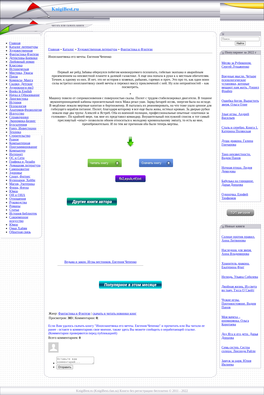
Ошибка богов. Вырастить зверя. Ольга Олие (240, 102)
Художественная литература (97, 49)
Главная (53, 49)
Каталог (68, 49)
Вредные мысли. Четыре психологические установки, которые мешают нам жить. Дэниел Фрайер (240, 83)
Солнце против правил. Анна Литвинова (238, 238)
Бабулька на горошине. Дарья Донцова (238, 182)
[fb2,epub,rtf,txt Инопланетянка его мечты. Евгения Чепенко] (130, 181)
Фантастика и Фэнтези (136, 49)
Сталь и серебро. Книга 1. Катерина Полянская (240, 129)
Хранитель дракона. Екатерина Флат (236, 265)
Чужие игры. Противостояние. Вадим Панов (239, 303)
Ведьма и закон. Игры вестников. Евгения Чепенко (100, 262)
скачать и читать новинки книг (115, 313)
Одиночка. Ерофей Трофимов (235, 196)
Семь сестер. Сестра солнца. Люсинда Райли (239, 349)
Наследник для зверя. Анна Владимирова (237, 252)
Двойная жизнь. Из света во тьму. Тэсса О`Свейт (239, 288)
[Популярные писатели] (240, 215)
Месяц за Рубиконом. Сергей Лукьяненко (236, 64)
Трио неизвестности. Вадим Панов (236, 156)
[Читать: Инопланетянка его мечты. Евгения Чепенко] (105, 166)
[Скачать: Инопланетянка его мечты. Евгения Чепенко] (156, 166)
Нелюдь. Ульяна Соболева (240, 277)
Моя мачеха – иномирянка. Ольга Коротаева (235, 320)
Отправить (64, 367)
